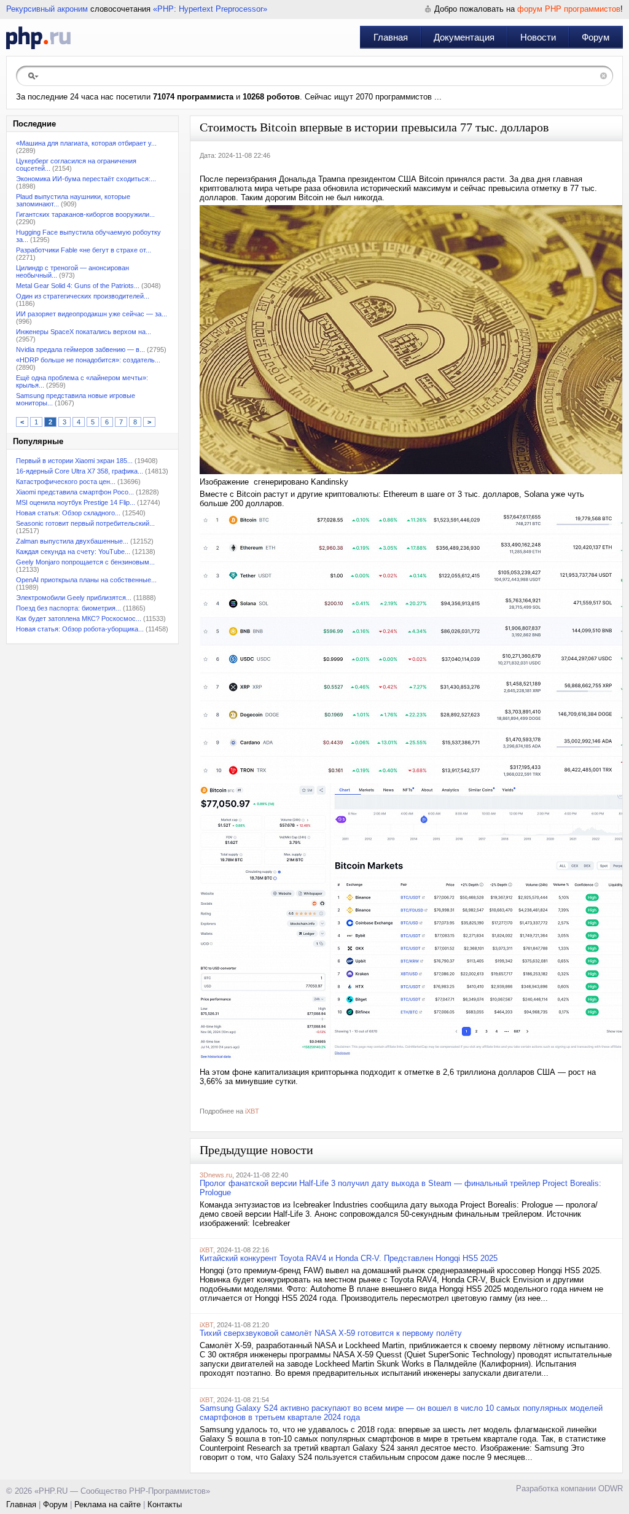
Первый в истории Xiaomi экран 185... (74, 460)
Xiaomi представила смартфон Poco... (75, 492)
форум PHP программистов (568, 9)
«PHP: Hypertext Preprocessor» (210, 9)
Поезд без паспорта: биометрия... (68, 608)
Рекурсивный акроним (47, 9)
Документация (464, 37)
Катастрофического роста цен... (65, 481)
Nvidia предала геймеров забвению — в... (80, 349)
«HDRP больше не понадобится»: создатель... (88, 360)
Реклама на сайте (107, 1504)
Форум (595, 37)
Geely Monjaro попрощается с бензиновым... (85, 562)
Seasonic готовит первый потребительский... (85, 523)
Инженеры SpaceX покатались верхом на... (83, 331)
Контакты (164, 1504)
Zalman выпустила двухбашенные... (72, 541)
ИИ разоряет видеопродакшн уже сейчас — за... (91, 314)
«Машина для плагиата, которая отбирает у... (86, 143)
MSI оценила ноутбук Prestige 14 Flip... (75, 502)
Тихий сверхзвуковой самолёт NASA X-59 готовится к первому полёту (331, 1333)
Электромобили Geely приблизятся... (73, 597)
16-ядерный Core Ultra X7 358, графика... (79, 471)
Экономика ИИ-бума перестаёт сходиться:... (86, 178)
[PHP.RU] (38, 37)
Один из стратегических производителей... (82, 296)
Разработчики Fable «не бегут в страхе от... (83, 250)
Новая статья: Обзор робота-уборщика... (80, 629)
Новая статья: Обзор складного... (68, 513)
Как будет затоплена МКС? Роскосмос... (78, 618)
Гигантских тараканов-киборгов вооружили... (85, 214)
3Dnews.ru (216, 1175)
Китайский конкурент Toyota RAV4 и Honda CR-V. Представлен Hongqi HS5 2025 (349, 1258)
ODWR (610, 1488)
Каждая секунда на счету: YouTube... (73, 551)
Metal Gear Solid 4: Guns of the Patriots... (77, 285)
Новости (538, 37)
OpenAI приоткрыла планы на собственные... (86, 579)
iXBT (252, 1111)
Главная (390, 37)
